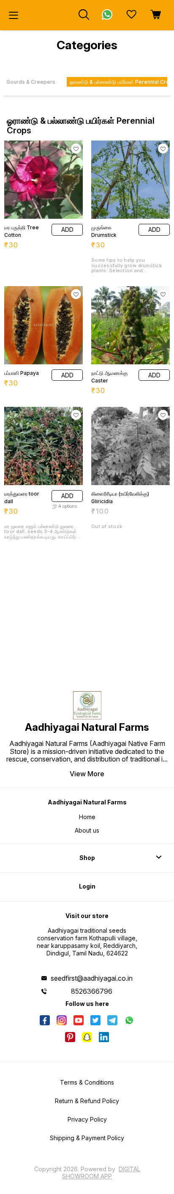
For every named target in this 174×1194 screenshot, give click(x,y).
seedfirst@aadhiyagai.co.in (92, 978)
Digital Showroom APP (101, 1172)
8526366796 (91, 991)
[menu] (13, 15)
